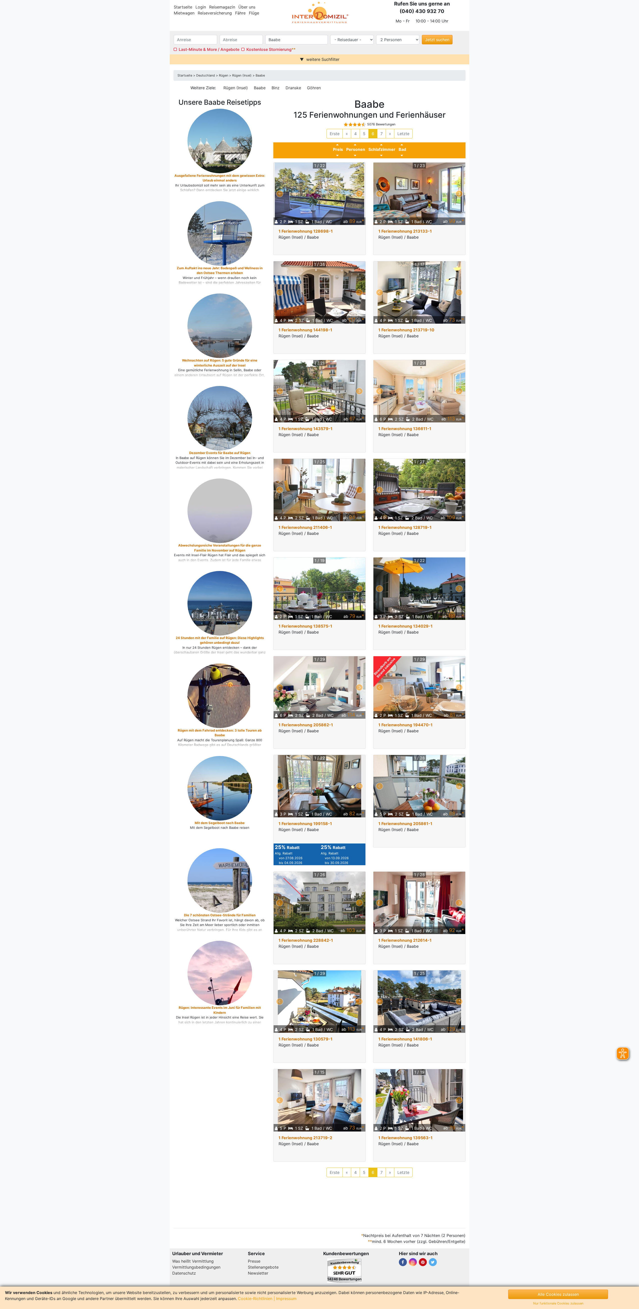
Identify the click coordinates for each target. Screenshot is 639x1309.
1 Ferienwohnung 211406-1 (305, 527)
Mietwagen (184, 12)
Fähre (240, 12)
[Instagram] (413, 1262)
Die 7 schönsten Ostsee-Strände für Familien (220, 915)
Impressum (286, 1298)
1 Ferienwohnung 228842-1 (306, 940)
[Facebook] (403, 1262)
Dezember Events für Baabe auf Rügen (219, 453)
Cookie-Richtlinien (255, 1298)
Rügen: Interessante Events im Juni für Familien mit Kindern (220, 1010)
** (294, 49)
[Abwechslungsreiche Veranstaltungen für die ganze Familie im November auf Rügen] (233, 525)
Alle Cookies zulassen (558, 1294)
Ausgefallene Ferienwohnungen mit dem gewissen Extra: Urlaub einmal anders (219, 178)
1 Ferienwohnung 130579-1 (305, 1038)
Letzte (403, 133)
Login (200, 6)
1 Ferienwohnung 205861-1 (405, 823)
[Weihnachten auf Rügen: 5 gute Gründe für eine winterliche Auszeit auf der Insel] (233, 340)
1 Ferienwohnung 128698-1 (306, 231)
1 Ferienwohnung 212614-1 (405, 940)
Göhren (314, 87)
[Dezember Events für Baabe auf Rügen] (233, 432)
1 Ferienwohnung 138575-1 (305, 626)
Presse (254, 1261)
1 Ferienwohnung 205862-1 (306, 724)
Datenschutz (184, 1273)
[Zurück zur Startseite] (319, 12)
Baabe (260, 87)
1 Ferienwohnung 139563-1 (405, 1137)
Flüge (254, 12)
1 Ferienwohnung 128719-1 (405, 527)
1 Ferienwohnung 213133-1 (405, 231)
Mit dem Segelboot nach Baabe (220, 823)
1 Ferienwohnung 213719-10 (406, 329)
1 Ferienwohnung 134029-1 (405, 626)
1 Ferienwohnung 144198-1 (305, 329)
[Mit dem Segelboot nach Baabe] (233, 791)
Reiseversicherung (215, 12)
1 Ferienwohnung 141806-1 (405, 1038)
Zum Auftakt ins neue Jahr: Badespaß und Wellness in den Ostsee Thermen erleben (220, 270)
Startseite (183, 6)
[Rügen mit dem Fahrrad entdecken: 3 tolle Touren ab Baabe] (219, 725)
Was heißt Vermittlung (193, 1261)
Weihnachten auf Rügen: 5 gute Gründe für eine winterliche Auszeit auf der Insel (219, 362)
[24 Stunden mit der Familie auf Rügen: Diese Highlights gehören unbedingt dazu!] (233, 612)
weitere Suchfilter (322, 59)
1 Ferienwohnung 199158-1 (305, 823)
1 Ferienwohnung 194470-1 (405, 724)
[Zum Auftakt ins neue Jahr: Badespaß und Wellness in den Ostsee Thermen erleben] (233, 242)
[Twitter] (433, 1262)
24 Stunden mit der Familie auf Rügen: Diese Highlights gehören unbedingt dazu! (220, 640)
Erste (334, 133)
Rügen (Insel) (235, 87)
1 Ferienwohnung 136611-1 (404, 428)
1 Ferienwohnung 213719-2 (305, 1137)
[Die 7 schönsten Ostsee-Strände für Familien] (233, 889)
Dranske (293, 87)
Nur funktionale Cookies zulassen (558, 1303)
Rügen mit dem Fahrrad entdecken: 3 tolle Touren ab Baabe (220, 732)
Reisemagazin (222, 6)
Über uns (246, 6)
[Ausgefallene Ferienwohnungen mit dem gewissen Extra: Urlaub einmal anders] (233, 155)
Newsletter (258, 1273)
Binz (276, 87)
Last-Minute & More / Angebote (209, 49)
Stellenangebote (263, 1267)
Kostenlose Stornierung (269, 49)
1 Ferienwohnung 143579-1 (305, 428)
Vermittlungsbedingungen (196, 1267)
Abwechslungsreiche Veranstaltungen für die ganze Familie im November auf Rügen (219, 547)
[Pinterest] (423, 1262)
